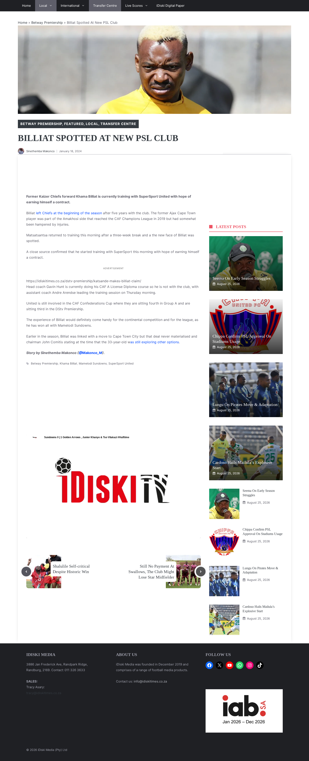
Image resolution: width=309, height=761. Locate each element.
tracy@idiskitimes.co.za (43, 693)
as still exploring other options (154, 342)
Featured (74, 124)
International (70, 6)
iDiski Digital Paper (170, 6)
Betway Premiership (47, 22)
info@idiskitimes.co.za (150, 681)
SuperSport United (120, 363)
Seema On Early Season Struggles (242, 278)
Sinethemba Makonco (40, 151)
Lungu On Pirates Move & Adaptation (246, 404)
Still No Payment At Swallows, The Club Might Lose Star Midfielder (151, 571)
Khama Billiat (68, 363)
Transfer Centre (105, 6)
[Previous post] (26, 571)
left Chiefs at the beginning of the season (69, 213)
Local (43, 6)
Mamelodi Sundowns (93, 363)
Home (26, 6)
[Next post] (200, 571)
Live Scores (134, 6)
